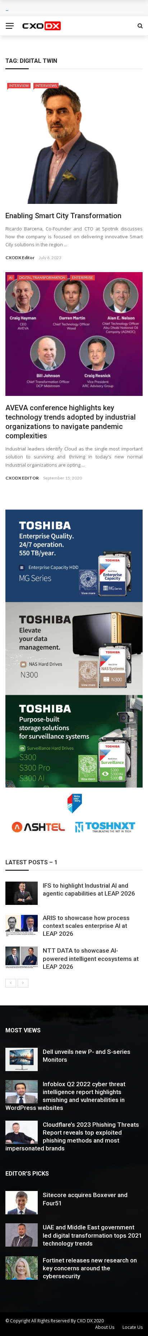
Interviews (46, 85)
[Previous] (10, 983)
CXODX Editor (19, 257)
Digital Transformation (42, 277)
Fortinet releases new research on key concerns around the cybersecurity (90, 1268)
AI (11, 277)
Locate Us (132, 1327)
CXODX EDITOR (22, 478)
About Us (104, 1327)
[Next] (23, 983)
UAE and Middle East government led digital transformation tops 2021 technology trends (92, 1235)
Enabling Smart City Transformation (63, 215)
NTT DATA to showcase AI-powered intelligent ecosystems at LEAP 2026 (91, 958)
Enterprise (82, 277)
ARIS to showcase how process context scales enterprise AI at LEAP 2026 (86, 925)
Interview (19, 85)
